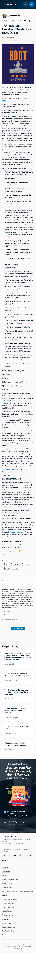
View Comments (18, 628)
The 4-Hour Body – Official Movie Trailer (17, 728)
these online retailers (18, 472)
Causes (4, 875)
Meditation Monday (9, 935)
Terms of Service (8, 887)
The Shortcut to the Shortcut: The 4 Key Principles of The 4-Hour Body (16, 692)
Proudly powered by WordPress (11, 849)
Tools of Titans (7, 911)
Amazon (27, 469)
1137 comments (9, 37)
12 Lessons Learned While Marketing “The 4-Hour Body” (16, 744)
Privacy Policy (7, 883)
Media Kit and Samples (10, 879)
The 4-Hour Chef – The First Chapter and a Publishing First (16, 675)
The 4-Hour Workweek (10, 899)
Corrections (6, 872)
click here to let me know (16, 532)
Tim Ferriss (6, 864)
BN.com (5, 472)
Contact (5, 868)
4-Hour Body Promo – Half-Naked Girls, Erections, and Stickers (15, 710)
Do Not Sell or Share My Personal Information (17, 891)
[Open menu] (31, 4)
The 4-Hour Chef (8, 907)
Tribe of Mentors (8, 915)
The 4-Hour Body (8, 469)
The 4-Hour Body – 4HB (14, 40)
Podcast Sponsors (8, 927)
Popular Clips (6, 923)
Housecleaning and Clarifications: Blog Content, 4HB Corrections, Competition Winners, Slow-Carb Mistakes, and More (17, 656)
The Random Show (8, 931)
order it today (7, 401)
